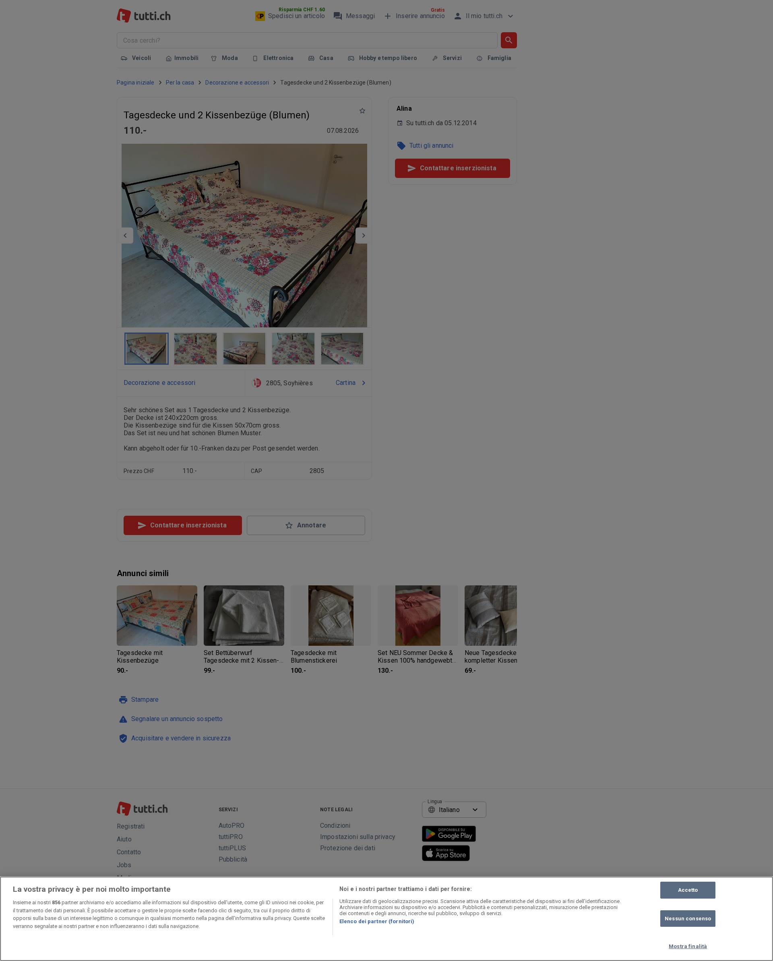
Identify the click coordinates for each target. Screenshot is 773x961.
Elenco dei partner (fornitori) (377, 921)
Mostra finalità (688, 946)
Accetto (688, 890)
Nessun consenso (688, 919)
